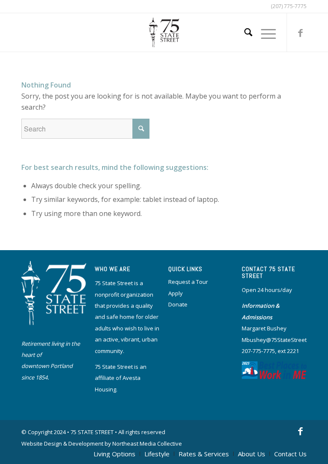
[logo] (164, 32)
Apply (175, 293)
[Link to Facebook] (300, 32)
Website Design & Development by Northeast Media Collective (101, 443)
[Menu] (264, 32)
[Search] (244, 32)
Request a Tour (188, 282)
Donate (177, 304)
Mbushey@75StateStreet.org (279, 340)
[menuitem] (244, 32)
